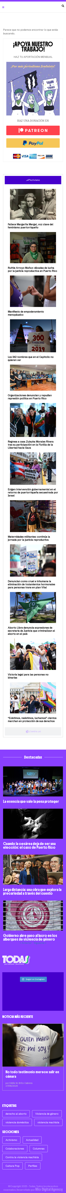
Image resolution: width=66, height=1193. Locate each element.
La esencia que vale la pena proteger (31, 801)
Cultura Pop (12, 1165)
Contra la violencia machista (22, 1157)
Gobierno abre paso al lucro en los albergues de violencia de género (30, 937)
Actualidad (32, 1140)
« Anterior (26, 942)
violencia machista (48, 1122)
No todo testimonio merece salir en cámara (32, 1074)
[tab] (33, 180)
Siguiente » (40, 942)
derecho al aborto (16, 1113)
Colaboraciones (15, 1148)
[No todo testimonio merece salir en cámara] (33, 1045)
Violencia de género (46, 1113)
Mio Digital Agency (49, 1189)
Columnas (39, 1148)
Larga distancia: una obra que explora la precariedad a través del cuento (32, 891)
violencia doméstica (17, 1122)
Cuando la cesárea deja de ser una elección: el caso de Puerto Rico (29, 845)
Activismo (11, 1140)
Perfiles (32, 1165)
